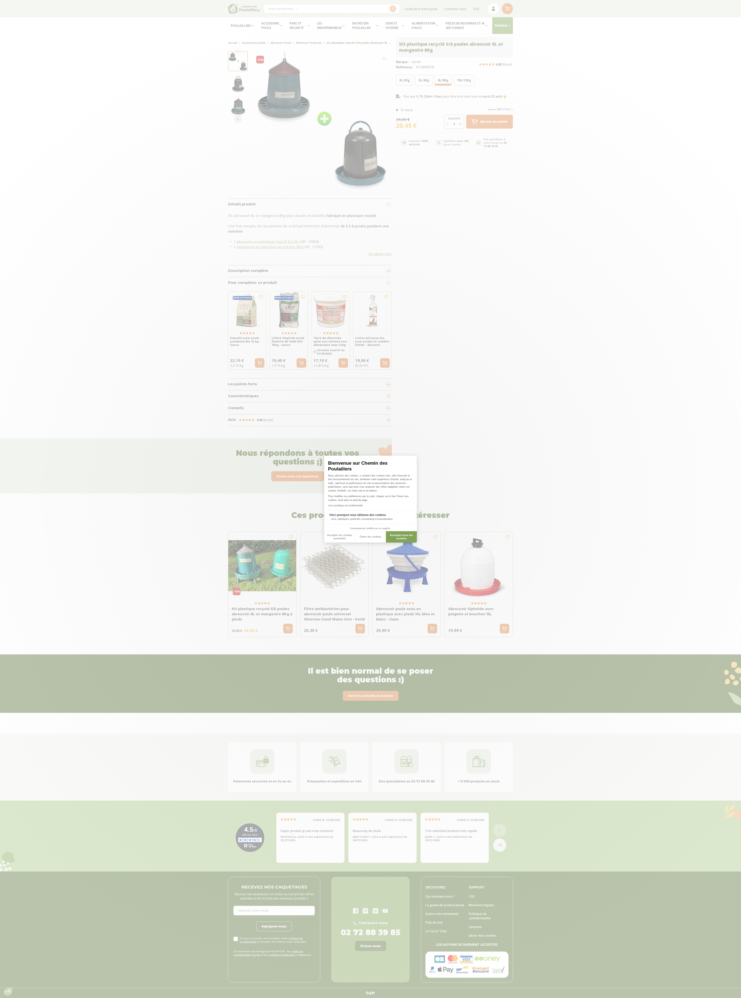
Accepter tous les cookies (401, 537)
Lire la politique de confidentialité (345, 505)
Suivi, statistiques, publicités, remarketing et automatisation (362, 519)
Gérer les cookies (370, 536)
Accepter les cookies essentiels (339, 537)
